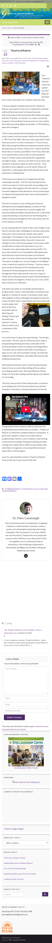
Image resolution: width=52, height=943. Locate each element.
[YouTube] (10, 5)
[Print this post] (48, 66)
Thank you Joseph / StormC (15, 858)
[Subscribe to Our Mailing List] (26, 782)
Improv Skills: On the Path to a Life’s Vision (27, 37)
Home (4, 28)
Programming (43, 61)
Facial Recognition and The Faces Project (20, 874)
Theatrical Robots (9, 491)
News (9, 28)
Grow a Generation (10, 22)
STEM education (20, 63)
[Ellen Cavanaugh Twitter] (15, 5)
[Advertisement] (26, 592)
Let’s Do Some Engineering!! (15, 868)
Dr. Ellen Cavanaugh (10, 58)
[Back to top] (46, 937)
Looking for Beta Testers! (14, 879)
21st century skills (25, 58)
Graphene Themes (19, 940)
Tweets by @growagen (14, 828)
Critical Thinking (37, 58)
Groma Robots (27, 489)
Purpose (5, 63)
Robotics (11, 63)
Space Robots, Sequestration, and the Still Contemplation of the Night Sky (26, 43)
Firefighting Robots (13, 489)
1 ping (8, 623)
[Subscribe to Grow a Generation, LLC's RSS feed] (3, 5)
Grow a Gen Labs (15, 61)
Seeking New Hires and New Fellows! (18, 863)
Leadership (25, 61)
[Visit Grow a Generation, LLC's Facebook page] (7, 5)
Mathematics (33, 61)
